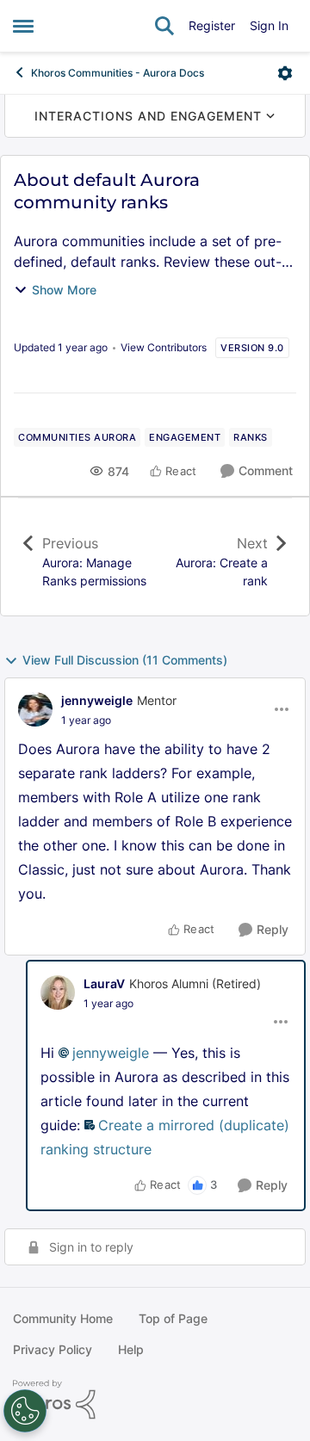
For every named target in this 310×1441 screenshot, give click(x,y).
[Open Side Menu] (23, 26)
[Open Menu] (285, 73)
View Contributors (164, 347)
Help (131, 1349)
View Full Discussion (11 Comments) (124, 659)
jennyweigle (97, 700)
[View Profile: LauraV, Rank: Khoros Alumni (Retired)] (57, 992)
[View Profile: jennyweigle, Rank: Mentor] (35, 709)
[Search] (164, 25)
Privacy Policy (52, 1349)
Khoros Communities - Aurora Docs (117, 72)
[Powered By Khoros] (155, 1399)
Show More (64, 289)
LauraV (104, 983)
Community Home (63, 1318)
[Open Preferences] (24, 1410)
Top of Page (173, 1318)
